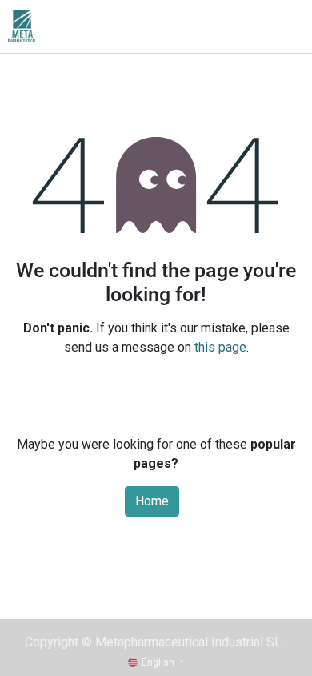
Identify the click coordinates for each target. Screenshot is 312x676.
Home (152, 501)
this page (220, 347)
